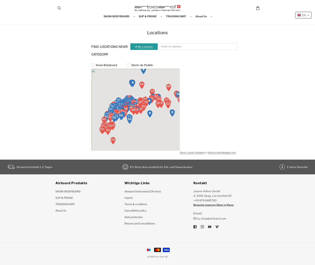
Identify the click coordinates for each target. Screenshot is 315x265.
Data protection (134, 217)
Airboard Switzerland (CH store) (143, 191)
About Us (60, 210)
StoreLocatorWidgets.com (222, 152)
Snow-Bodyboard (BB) (106, 65)
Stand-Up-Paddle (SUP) (142, 65)
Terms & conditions (136, 204)
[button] (59, 8)
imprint (129, 197)
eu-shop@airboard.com (211, 218)
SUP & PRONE (64, 197)
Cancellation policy (135, 210)
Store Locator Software (192, 152)
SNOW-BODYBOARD (68, 191)
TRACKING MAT (65, 204)
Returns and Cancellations (140, 223)
